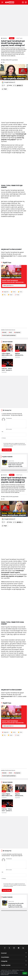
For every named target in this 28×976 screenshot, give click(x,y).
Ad (2, 431)
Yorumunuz (9, 418)
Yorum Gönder (7, 450)
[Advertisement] (14, 20)
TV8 (2, 145)
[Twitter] (9, 948)
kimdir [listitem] (4, 332)
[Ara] (23, 2)
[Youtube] (18, 948)
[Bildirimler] (26, 2)
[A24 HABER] (9, 2)
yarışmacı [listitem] (17, 332)
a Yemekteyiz (15, 136)
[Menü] (2, 2)
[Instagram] (14, 948)
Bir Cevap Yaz (7, 410)
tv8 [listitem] (10, 332)
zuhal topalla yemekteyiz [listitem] (9, 335)
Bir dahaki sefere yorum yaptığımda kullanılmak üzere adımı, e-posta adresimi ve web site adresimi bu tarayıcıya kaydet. (15, 445)
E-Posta (4, 438)
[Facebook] (5, 948)
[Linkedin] (23, 948)
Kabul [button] (25, 973)
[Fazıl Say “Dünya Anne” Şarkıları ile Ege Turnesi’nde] (7, 366)
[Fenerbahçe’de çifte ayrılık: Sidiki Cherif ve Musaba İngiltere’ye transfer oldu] (14, 463)
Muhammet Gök (6, 256)
